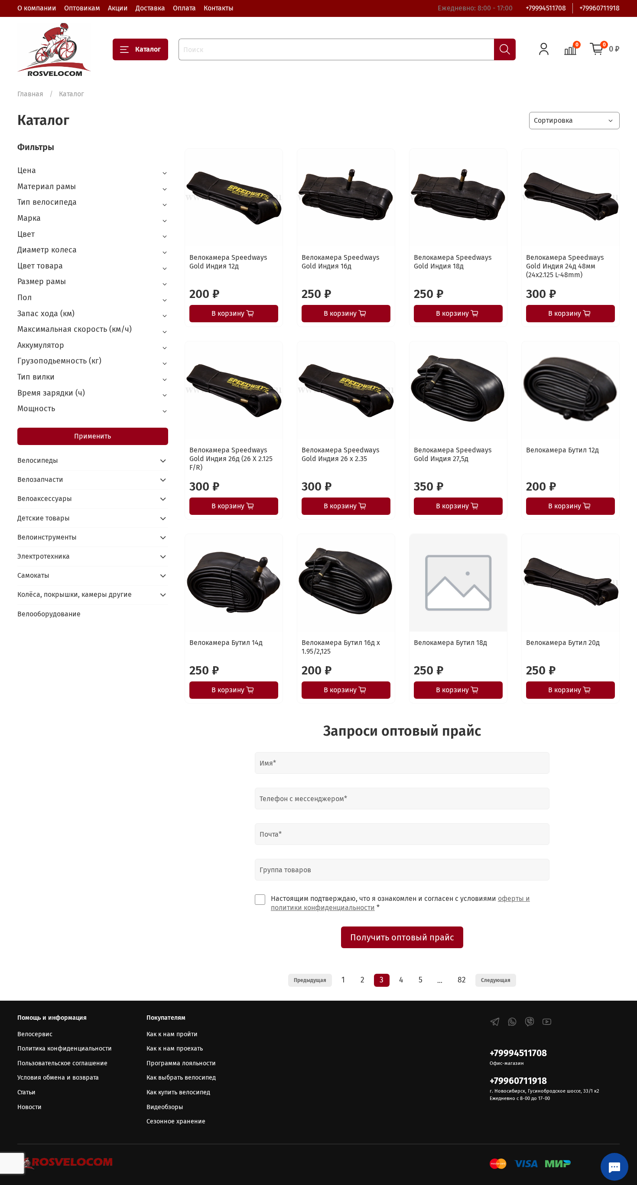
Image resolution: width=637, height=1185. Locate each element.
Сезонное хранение (175, 1121)
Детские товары (43, 518)
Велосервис (34, 1034)
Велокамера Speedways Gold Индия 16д (340, 261)
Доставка (150, 8)
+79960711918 (599, 8)
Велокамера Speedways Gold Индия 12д (228, 261)
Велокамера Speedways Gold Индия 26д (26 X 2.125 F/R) (231, 458)
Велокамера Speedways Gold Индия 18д (452, 261)
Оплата (184, 8)
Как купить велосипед (178, 1092)
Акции (118, 8)
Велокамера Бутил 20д (563, 642)
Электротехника (43, 556)
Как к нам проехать (174, 1048)
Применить (92, 436)
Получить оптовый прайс (402, 937)
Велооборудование (49, 614)
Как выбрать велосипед (181, 1077)
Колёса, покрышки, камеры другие (74, 594)
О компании (36, 8)
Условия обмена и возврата (58, 1077)
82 (462, 980)
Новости (29, 1107)
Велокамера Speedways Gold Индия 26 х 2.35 (340, 454)
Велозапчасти (40, 479)
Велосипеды (37, 460)
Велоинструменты (47, 537)
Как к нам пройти (172, 1034)
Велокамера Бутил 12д (562, 450)
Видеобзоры (164, 1107)
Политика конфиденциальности (64, 1048)
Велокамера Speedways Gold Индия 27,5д (452, 454)
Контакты (219, 8)
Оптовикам (82, 8)
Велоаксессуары (44, 498)
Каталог (148, 49)
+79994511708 (546, 8)
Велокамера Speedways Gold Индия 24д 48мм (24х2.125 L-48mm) (565, 266)
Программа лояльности (181, 1063)
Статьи (26, 1092)
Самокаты (33, 575)
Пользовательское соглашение (62, 1063)
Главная (30, 94)
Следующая (495, 980)
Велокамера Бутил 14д (226, 642)
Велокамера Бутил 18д (450, 642)
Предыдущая (310, 980)
